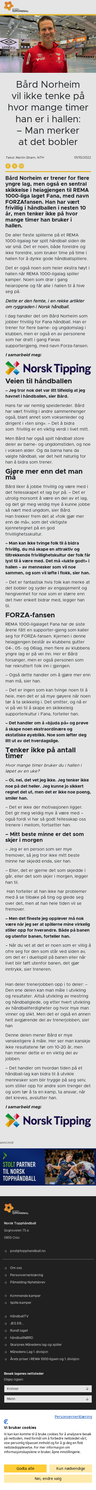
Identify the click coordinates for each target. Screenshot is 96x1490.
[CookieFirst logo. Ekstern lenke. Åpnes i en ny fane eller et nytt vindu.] (6, 1421)
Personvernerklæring (73, 1416)
